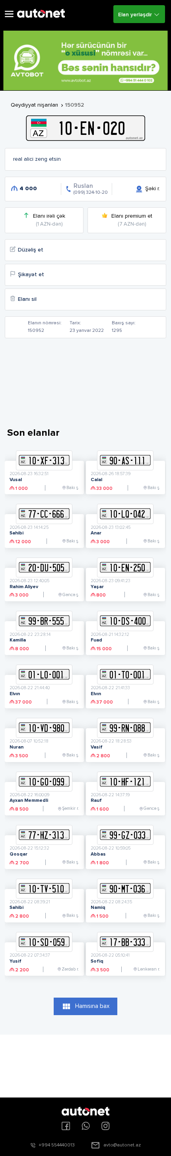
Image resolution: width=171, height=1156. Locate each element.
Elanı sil (27, 299)
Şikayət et (31, 274)
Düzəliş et (30, 250)
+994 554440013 (57, 1145)
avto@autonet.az (122, 1145)
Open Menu (9, 14)
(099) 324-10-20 (91, 192)
